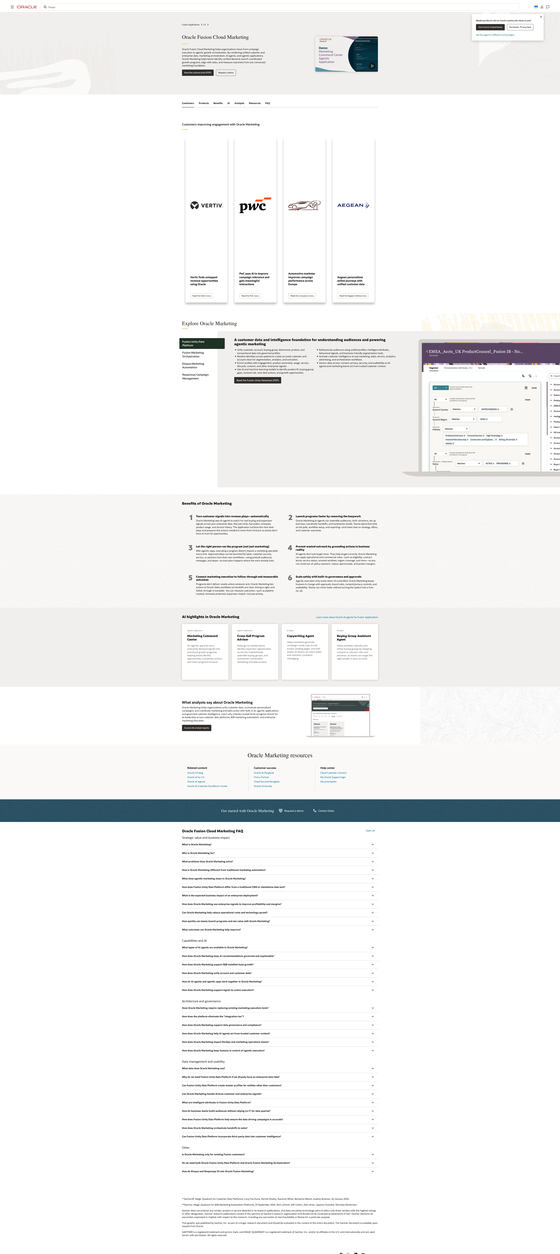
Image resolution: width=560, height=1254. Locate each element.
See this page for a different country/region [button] (495, 34)
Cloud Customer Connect (333, 772)
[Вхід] (542, 7)
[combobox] (280, 7)
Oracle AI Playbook (264, 772)
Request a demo (225, 72)
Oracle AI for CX (195, 777)
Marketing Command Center (202, 637)
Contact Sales (326, 810)
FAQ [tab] (267, 103)
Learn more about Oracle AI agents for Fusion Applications (347, 617)
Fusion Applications (191, 24)
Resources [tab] (255, 103)
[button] (12, 7)
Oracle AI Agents (196, 781)
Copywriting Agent (300, 636)
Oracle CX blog (195, 772)
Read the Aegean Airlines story (353, 296)
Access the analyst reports (196, 727)
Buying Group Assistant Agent (354, 637)
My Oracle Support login (333, 777)
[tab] (202, 343)
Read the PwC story (250, 296)
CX (204, 24)
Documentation (328, 781)
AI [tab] (228, 103)
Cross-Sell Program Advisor (251, 637)
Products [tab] (204, 103)
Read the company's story (302, 296)
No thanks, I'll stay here (520, 27)
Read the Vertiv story (201, 296)
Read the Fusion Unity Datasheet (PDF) (258, 380)
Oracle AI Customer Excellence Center (207, 786)
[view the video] (346, 54)
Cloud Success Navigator (267, 781)
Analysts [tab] (239, 103)
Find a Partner (261, 777)
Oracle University (263, 786)
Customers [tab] (188, 103)
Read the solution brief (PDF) (197, 72)
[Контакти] (548, 7)
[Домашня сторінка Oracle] (26, 7)
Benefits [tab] (218, 103)
